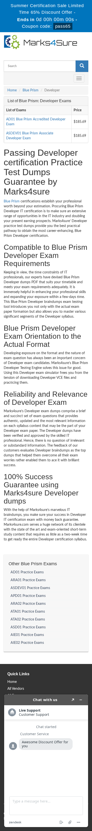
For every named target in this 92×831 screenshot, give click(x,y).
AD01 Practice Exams (27, 572)
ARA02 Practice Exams (28, 604)
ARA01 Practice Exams (28, 580)
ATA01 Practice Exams (28, 611)
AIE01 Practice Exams (27, 635)
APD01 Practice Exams (28, 596)
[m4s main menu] (7, 78)
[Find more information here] (46, 760)
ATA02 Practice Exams (28, 619)
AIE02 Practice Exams (27, 643)
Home (12, 90)
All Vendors (15, 688)
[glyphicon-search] (82, 66)
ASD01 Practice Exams (28, 627)
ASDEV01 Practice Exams (30, 588)
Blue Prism (31, 90)
